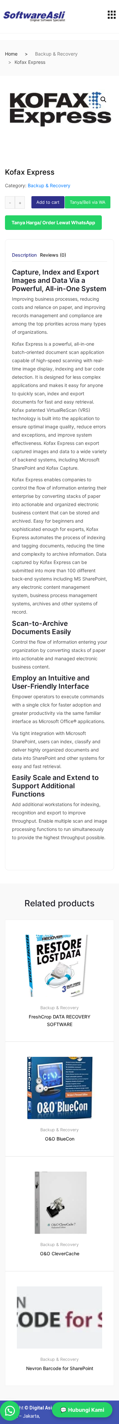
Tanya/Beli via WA (87, 202)
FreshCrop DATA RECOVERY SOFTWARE (60, 1020)
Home (11, 54)
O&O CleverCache (59, 1253)
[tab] (24, 257)
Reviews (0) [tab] (53, 255)
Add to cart (48, 202)
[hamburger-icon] (111, 16)
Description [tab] (24, 255)
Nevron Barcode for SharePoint (59, 1368)
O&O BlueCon (59, 1139)
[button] (103, 100)
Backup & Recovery (56, 54)
